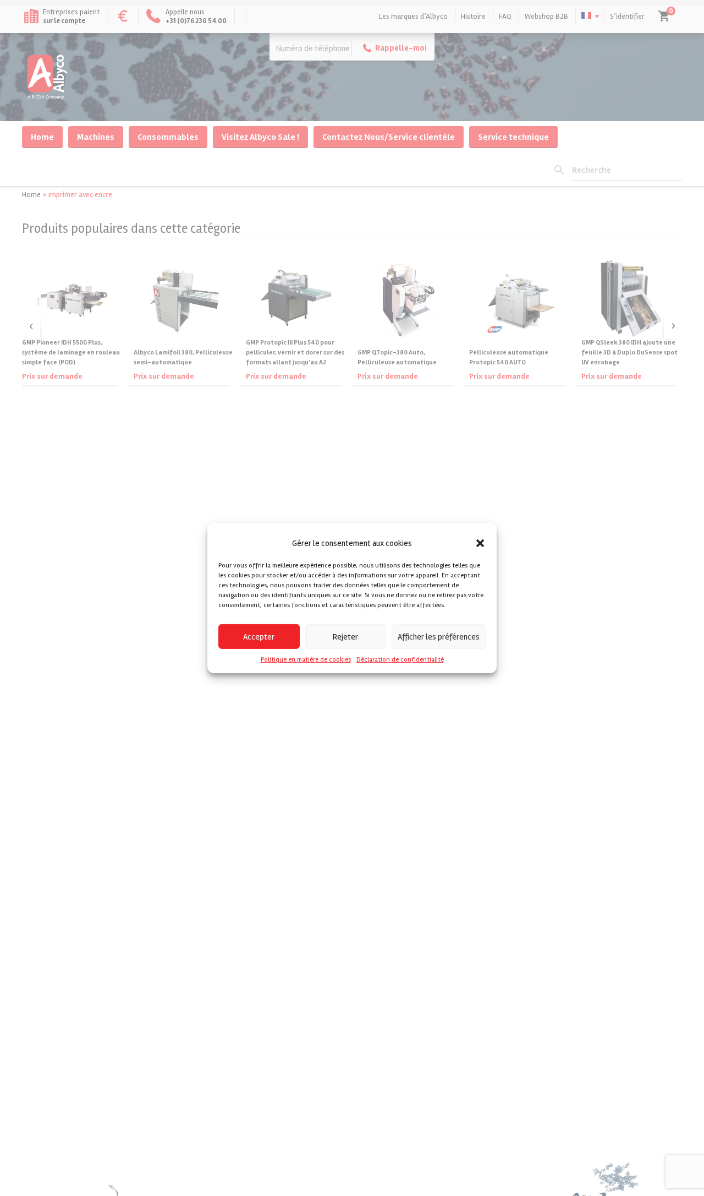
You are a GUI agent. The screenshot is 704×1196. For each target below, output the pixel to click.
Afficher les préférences (439, 636)
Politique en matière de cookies (306, 660)
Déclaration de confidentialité (400, 660)
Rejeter (345, 636)
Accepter (258, 636)
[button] (480, 543)
